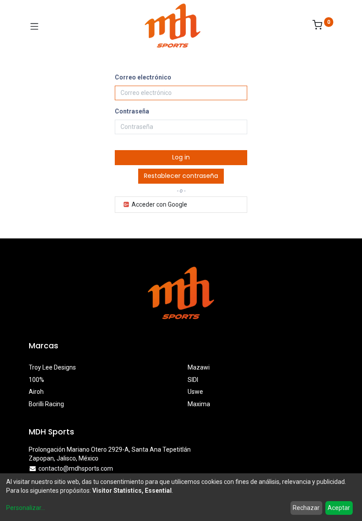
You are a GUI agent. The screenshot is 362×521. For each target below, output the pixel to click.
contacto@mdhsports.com (75, 468)
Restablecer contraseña (181, 175)
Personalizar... (25, 507)
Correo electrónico (143, 77)
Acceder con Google (158, 204)
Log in (181, 157)
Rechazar (306, 507)
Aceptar (339, 507)
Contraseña (132, 111)
